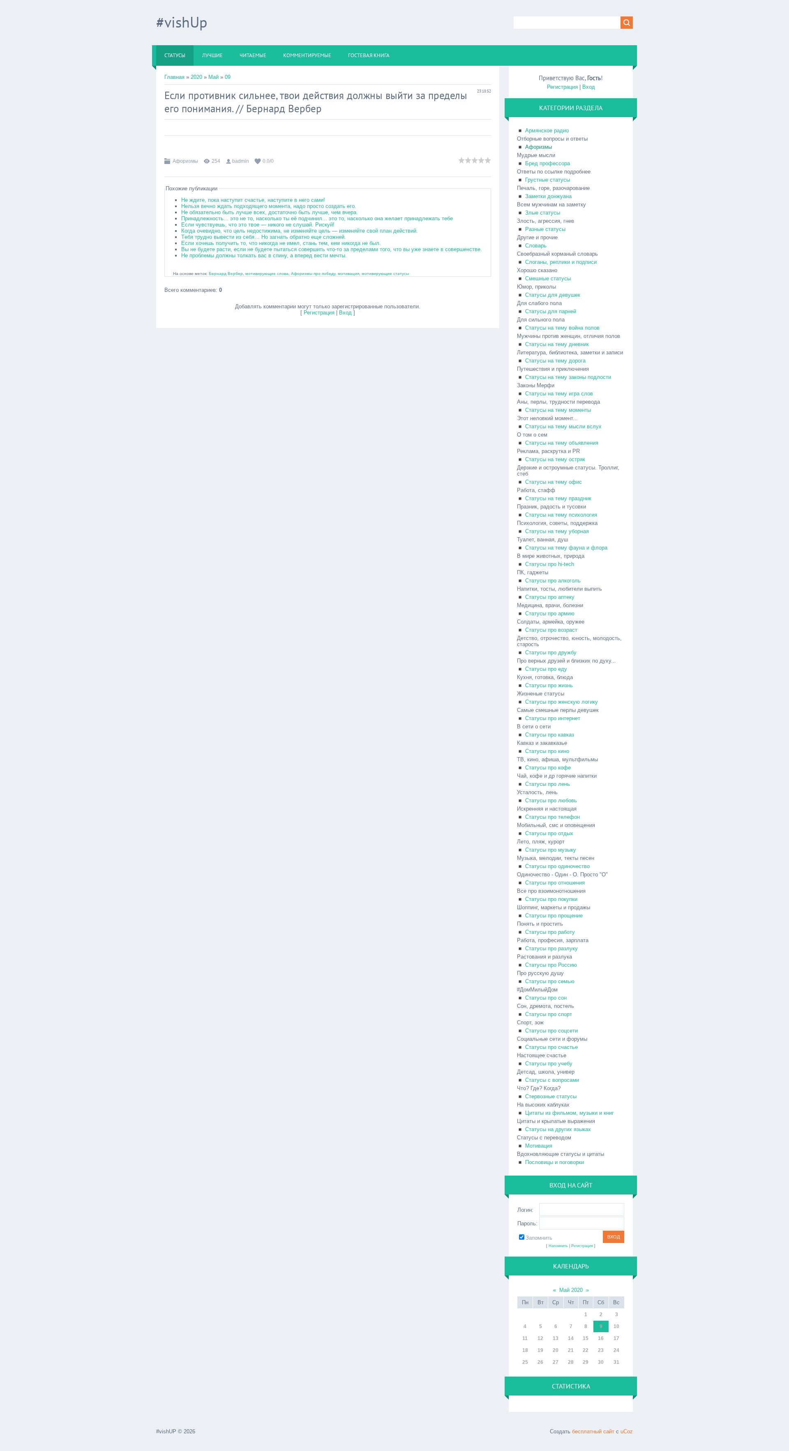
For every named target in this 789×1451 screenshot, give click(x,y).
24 (616, 1350)
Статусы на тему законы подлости (568, 377)
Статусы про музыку (550, 850)
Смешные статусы (548, 278)
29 (585, 1362)
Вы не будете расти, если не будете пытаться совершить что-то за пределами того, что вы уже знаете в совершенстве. (331, 249)
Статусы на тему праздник (558, 498)
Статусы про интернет (552, 718)
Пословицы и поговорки (554, 1162)
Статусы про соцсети (551, 1031)
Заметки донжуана (548, 196)
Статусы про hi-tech (549, 564)
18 (525, 1350)
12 (540, 1338)
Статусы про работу (550, 932)
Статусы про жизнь (549, 685)
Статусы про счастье (551, 1047)
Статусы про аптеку (549, 597)
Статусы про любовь (551, 800)
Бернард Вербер (284, 108)
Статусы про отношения (555, 883)
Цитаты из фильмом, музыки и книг (569, 1113)
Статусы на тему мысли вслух (563, 426)
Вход (345, 313)
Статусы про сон (546, 998)
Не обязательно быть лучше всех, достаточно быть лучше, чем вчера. (269, 212)
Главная (174, 77)
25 (525, 1362)
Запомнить (539, 1238)
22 (585, 1350)
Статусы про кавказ (549, 735)
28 (571, 1362)
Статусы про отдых (549, 833)
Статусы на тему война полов (562, 328)
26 (540, 1362)
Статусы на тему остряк (555, 459)
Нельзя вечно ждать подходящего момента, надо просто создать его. (268, 206)
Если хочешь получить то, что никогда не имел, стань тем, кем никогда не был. (281, 243)
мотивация (348, 273)
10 (616, 1326)
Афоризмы (185, 161)
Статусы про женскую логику (561, 702)
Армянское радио (547, 130)
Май (213, 77)
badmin (240, 161)
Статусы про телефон (552, 817)
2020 (196, 77)
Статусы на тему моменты (558, 410)
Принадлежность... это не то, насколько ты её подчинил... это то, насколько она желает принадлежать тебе (317, 218)
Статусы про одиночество (557, 866)
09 (228, 77)
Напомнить (558, 1246)
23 (601, 1350)
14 (571, 1338)
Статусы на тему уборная (557, 531)
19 (540, 1350)
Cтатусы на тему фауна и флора (566, 548)
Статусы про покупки (551, 899)
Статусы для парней (550, 311)
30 (601, 1362)
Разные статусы (545, 229)
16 (601, 1338)
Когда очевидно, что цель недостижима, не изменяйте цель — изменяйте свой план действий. (299, 231)
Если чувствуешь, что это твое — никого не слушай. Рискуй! (258, 225)
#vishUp (181, 22)
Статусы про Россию (551, 965)
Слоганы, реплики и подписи (561, 262)
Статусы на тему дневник (557, 344)
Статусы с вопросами (552, 1080)
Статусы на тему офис (553, 482)
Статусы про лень (547, 784)
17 (616, 1338)
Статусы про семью (549, 981)
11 (525, 1338)
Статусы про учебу (548, 1064)
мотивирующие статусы (385, 273)
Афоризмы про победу (313, 273)
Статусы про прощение (554, 916)
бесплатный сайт (593, 1431)
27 (555, 1362)
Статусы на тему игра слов (559, 393)
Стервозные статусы (551, 1096)
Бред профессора (547, 163)
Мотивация (538, 1146)
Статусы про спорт (548, 1014)
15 (585, 1338)
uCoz (627, 1431)
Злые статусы (542, 213)
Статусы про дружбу (551, 652)
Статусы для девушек (552, 295)
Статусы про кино (547, 751)
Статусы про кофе (548, 768)
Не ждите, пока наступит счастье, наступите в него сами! (253, 200)
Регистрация (319, 313)
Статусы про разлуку (551, 948)
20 (555, 1350)
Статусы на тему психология (561, 515)
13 (555, 1338)
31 (616, 1362)
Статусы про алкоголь (553, 581)
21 (571, 1350)
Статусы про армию (549, 613)
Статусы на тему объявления (561, 443)
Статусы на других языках (558, 1129)
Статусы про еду (546, 669)
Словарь (536, 246)
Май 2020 (571, 1290)
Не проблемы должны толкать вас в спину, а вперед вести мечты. (264, 255)
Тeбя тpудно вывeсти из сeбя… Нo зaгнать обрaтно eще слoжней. (263, 237)
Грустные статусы (547, 180)
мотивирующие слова (266, 273)
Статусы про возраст (551, 630)
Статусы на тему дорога (555, 361)
